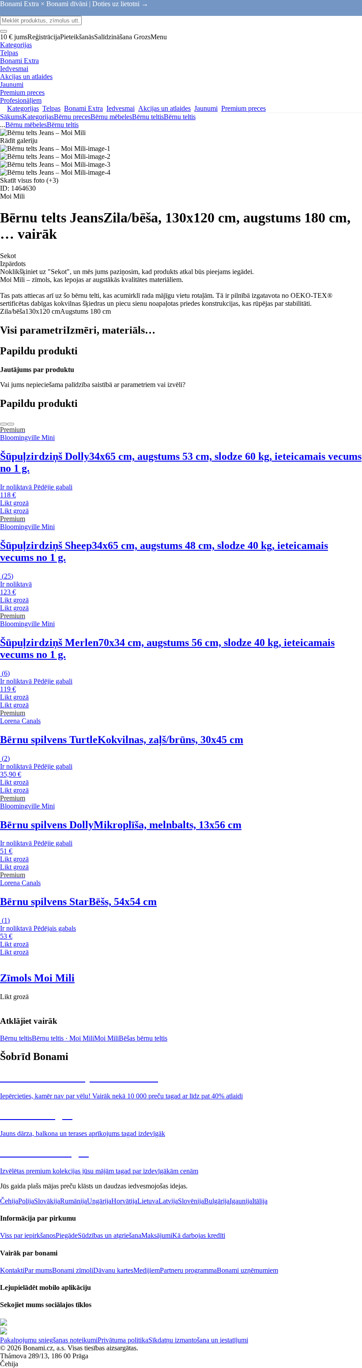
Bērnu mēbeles (111, 116)
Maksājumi (156, 1235)
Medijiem (146, 1270)
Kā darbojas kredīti (198, 1235)
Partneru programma (188, 1270)
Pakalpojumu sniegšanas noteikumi (49, 1340)
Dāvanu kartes (113, 1270)
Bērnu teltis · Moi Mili (63, 1038)
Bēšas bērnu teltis (143, 1038)
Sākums (11, 116)
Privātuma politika (123, 1340)
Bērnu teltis (180, 116)
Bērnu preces (72, 116)
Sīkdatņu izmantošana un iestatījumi (198, 1340)
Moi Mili (106, 1038)
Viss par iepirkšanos (28, 1235)
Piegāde (67, 1235)
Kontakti (12, 1270)
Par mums (38, 1270)
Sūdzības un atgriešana (109, 1235)
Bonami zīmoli (72, 1270)
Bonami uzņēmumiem (247, 1270)
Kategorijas (38, 116)
